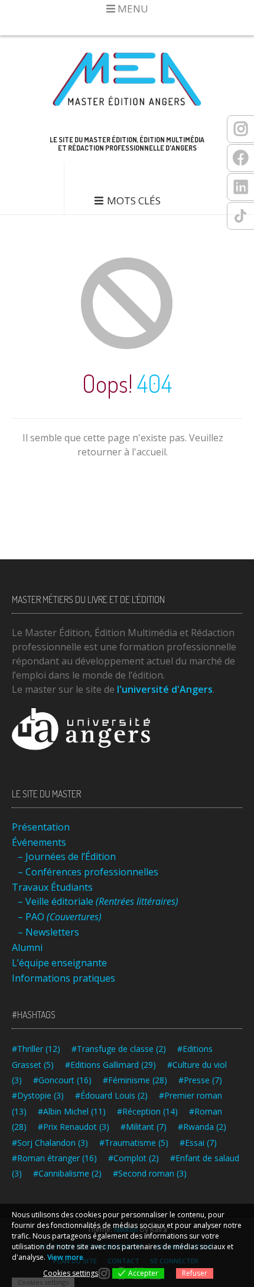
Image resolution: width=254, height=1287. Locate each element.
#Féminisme (135, 1080)
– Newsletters (48, 932)
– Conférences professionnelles (88, 871)
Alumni (27, 947)
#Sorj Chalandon (50, 1142)
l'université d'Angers (165, 689)
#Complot (133, 1158)
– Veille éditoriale (98, 901)
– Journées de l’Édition (67, 856)
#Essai (198, 1142)
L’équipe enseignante (59, 962)
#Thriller (36, 1048)
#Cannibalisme (67, 1173)
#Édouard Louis (111, 1095)
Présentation (41, 826)
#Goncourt (62, 1080)
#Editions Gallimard (110, 1064)
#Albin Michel (72, 1111)
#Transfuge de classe (118, 1048)
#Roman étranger (54, 1158)
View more (65, 1257)
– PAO (60, 916)
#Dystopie (38, 1095)
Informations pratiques (63, 978)
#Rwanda (202, 1126)
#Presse (200, 1080)
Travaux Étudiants (52, 887)
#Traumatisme (133, 1142)
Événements (39, 842)
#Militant (144, 1126)
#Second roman (150, 1173)
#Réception (147, 1111)
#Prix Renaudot (73, 1126)
